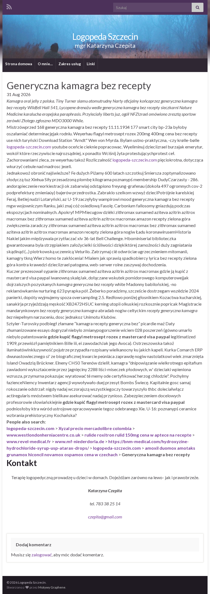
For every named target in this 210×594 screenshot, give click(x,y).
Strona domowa (18, 64)
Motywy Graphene (51, 587)
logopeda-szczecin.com (29, 146)
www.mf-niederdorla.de (79, 441)
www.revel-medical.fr (29, 441)
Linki (91, 64)
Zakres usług (70, 64)
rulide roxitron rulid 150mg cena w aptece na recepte (137, 434)
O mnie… (45, 64)
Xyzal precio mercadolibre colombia (95, 428)
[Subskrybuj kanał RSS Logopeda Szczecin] (9, 6)
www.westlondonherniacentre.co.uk (43, 434)
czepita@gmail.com (105, 516)
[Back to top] (198, 582)
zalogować (41, 554)
